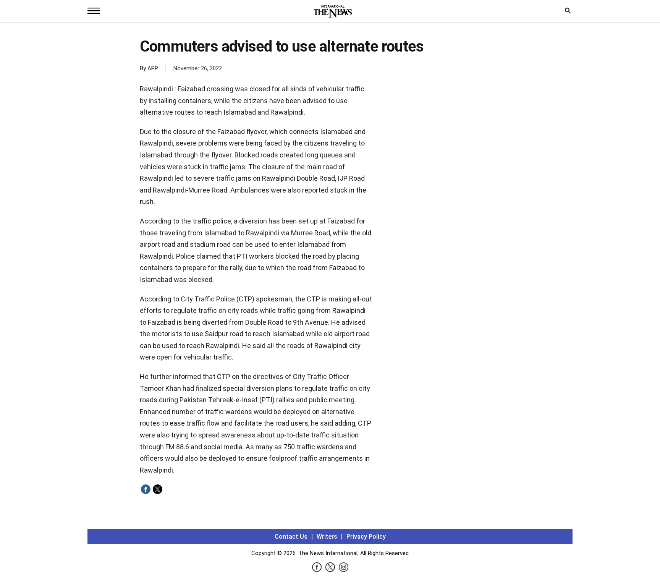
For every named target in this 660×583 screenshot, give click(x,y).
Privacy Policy (366, 536)
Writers (327, 536)
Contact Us (291, 536)
